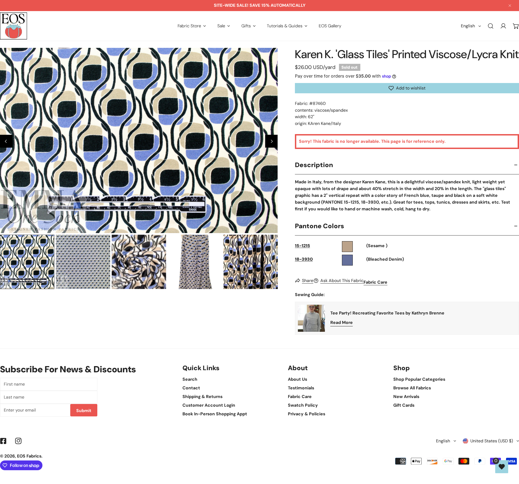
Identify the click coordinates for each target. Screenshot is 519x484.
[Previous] (6, 141)
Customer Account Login (208, 405)
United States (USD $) (491, 441)
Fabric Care (375, 282)
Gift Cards (403, 405)
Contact (191, 388)
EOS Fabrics (29, 456)
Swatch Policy (303, 405)
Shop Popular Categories (419, 379)
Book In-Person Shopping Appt (214, 414)
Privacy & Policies (306, 414)
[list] (139, 140)
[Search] (490, 26)
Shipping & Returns (202, 396)
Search (189, 379)
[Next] (271, 141)
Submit (83, 410)
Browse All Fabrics (412, 388)
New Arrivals (406, 396)
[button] (192, 26)
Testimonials (301, 388)
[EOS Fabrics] (13, 25)
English (468, 26)
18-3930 (304, 259)
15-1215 (302, 245)
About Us (297, 379)
